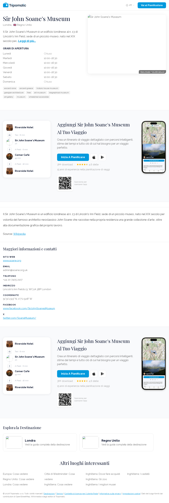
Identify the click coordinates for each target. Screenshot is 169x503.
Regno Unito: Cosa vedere (18, 479)
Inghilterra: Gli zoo (96, 479)
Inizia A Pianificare (73, 157)
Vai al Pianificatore (152, 5)
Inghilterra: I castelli (138, 473)
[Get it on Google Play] (102, 157)
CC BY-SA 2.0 (158, 72)
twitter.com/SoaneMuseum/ (19, 318)
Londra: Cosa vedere (15, 484)
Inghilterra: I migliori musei (101, 484)
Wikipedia (19, 233)
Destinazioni (49, 493)
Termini (59, 493)
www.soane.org (12, 260)
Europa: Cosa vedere (15, 473)
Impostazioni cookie (131, 493)
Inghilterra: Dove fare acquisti (103, 473)
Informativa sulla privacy (110, 493)
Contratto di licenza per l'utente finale (81, 493)
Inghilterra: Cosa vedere (58, 484)
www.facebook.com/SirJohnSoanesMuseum (29, 308)
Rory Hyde (145, 72)
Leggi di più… (27, 41)
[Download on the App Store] (94, 157)
